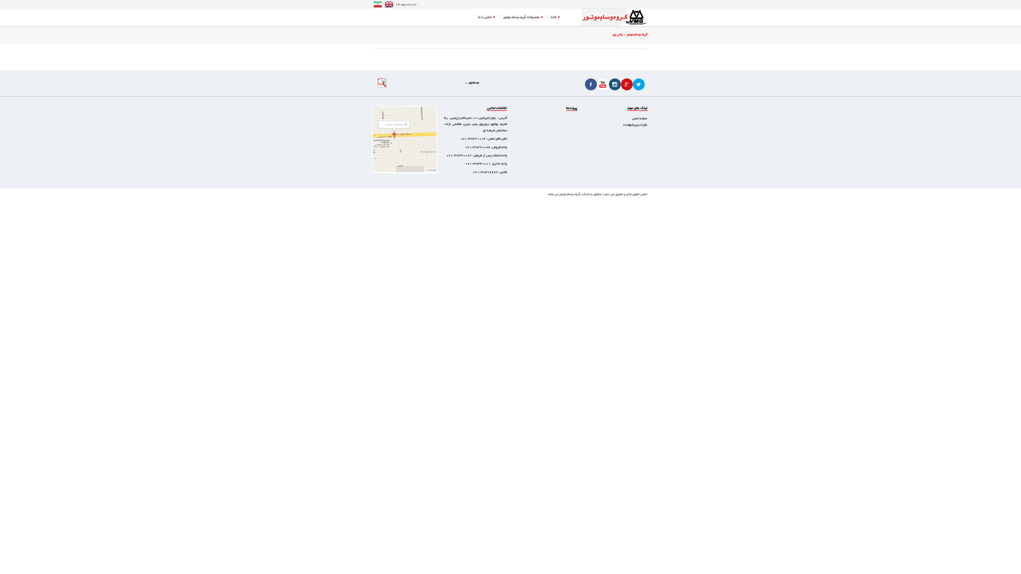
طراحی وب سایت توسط (525, 194)
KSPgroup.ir (502, 194)
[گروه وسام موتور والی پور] (614, 17)
